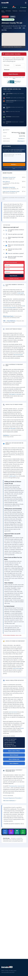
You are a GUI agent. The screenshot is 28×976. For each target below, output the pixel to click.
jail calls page (12, 428)
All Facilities (8, 10)
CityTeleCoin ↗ (21, 138)
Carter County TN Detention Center (11, 191)
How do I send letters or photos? (13, 253)
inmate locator (20, 293)
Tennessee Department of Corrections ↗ (12, 798)
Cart (14, 7)
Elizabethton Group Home (9, 187)
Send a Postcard (14, 755)
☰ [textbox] (26, 3)
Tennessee (15, 10)
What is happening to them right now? (13, 238)
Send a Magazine (14, 763)
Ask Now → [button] (14, 164)
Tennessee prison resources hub (16, 786)
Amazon (22, 728)
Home (2, 10)
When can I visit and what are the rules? (13, 245)
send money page (17, 668)
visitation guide (12, 476)
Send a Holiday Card (14, 759)
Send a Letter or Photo (14, 750)
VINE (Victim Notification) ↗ (9, 800)
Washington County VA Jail (9, 177)
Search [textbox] (5, 7)
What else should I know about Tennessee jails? (13, 257)
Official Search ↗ (21, 141)
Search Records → (14, 74)
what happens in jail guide (15, 394)
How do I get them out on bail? (13, 234)
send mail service (13, 712)
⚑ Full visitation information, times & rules (12, 635)
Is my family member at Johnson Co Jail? (13, 230)
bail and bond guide (18, 354)
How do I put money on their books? (12, 249)
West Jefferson (6, 181)
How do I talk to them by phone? (13, 241)
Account (24, 7)
